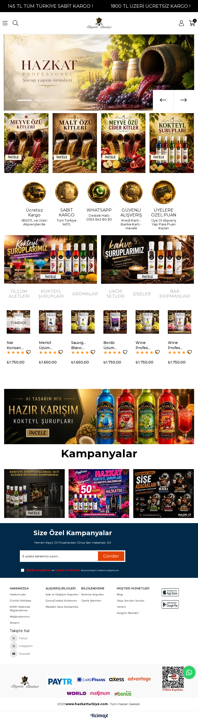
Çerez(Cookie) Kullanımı (61, 600)
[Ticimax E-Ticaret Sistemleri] (99, 716)
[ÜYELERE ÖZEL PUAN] (164, 192)
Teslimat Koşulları (92, 594)
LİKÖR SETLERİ (115, 294)
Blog (120, 594)
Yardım (121, 606)
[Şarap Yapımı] (99, 72)
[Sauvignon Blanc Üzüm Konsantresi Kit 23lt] (83, 322)
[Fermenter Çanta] (99, 493)
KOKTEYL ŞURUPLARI (51, 294)
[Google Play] (170, 604)
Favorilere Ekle (28, 352)
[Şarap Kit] (26, 143)
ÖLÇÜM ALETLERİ (19, 294)
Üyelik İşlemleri (91, 600)
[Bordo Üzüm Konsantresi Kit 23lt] (115, 322)
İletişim (15, 622)
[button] (25, 100)
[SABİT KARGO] (67, 192)
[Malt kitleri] (75, 143)
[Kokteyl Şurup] (172, 143)
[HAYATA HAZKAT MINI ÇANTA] (24, 682)
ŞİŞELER (142, 293)
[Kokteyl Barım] (34, 493)
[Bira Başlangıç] (163, 493)
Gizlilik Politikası (20, 600)
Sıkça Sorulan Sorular (130, 600)
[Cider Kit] (123, 143)
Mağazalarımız (20, 616)
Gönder (111, 556)
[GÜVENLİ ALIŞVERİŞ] (131, 192)
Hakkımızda (18, 594)
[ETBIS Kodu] (173, 679)
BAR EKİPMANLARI (174, 294)
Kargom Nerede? (128, 613)
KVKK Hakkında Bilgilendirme (20, 608)
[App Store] (170, 592)
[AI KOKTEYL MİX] (99, 416)
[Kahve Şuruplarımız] (147, 259)
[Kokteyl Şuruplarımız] (50, 259)
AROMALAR (85, 293)
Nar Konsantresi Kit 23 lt (15, 345)
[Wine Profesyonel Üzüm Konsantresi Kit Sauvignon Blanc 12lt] (147, 322)
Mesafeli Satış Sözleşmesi (62, 606)
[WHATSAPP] (99, 192)
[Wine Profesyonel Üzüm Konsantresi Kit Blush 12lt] (179, 322)
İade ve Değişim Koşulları (62, 594)
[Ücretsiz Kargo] (34, 192)
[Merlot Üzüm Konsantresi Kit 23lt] (50, 322)
